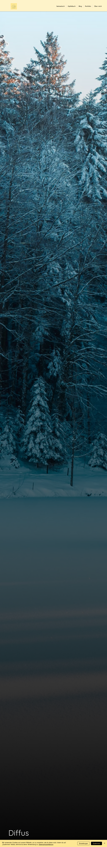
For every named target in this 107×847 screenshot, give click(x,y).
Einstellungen (83, 843)
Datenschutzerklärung (46, 844)
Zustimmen (96, 843)
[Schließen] (104, 843)
